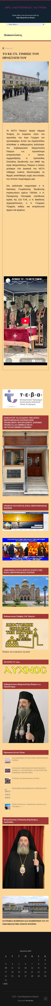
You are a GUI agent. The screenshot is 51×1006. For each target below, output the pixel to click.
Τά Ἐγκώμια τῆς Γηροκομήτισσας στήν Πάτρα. (26, 778)
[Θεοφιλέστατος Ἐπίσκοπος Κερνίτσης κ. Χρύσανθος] (23, 888)
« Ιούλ (5, 984)
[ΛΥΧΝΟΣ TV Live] (25, 674)
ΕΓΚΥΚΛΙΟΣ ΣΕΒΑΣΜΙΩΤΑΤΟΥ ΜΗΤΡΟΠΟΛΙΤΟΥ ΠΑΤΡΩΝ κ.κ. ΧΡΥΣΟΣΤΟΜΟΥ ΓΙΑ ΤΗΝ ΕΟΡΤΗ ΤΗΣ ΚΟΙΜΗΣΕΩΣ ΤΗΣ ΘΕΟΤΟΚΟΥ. (29, 770)
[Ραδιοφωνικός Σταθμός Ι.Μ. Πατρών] (25, 635)
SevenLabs (29, 1000)
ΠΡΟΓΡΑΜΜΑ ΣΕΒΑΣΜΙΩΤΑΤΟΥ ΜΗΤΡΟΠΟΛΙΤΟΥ (29, 788)
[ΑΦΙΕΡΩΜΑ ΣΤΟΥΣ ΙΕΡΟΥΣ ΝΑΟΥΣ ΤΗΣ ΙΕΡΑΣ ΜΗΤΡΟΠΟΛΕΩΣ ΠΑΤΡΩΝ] (25, 606)
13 (25, 968)
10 (6, 968)
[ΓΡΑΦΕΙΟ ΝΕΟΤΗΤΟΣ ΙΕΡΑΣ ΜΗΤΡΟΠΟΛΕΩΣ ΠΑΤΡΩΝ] (25, 530)
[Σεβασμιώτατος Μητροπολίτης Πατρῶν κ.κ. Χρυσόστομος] (25, 742)
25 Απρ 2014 (9, 48)
